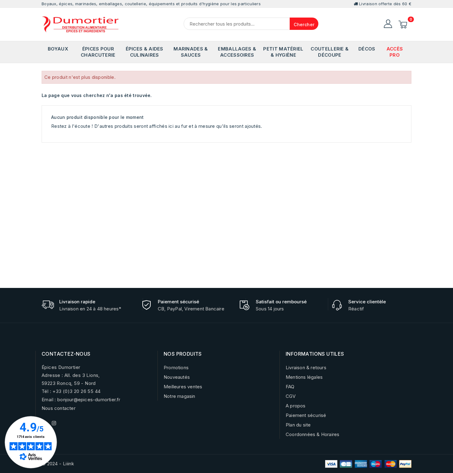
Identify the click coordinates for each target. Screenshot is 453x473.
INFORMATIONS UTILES (315, 354)
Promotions (176, 367)
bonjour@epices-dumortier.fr (88, 399)
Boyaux (58, 49)
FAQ (290, 387)
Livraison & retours (306, 367)
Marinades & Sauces (190, 52)
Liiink (68, 464)
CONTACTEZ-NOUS (66, 354)
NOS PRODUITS (183, 354)
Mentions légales (304, 377)
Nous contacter (59, 408)
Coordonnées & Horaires (312, 434)
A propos (296, 406)
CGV (291, 396)
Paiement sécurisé (306, 415)
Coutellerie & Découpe (330, 52)
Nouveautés (177, 377)
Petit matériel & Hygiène (283, 52)
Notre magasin (179, 396)
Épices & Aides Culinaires (144, 52)
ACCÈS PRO (394, 52)
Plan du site (298, 425)
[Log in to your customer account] (388, 23)
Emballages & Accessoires (237, 52)
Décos (366, 49)
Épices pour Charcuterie (98, 52)
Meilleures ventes (183, 387)
